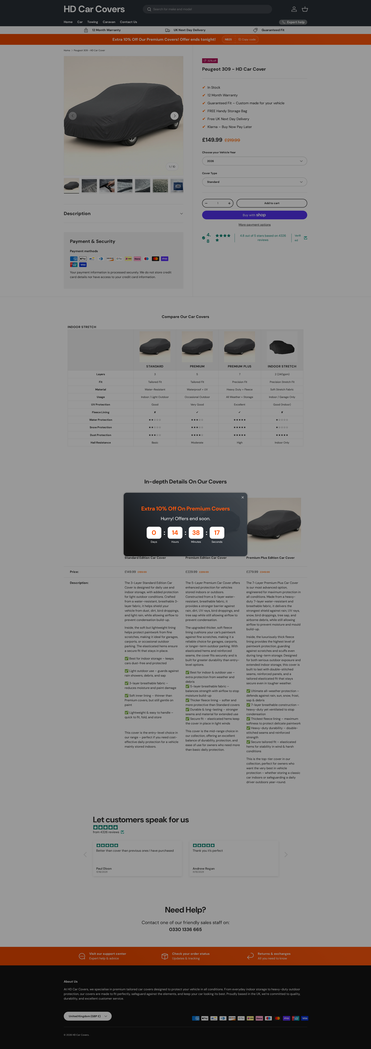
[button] (72, 1013)
